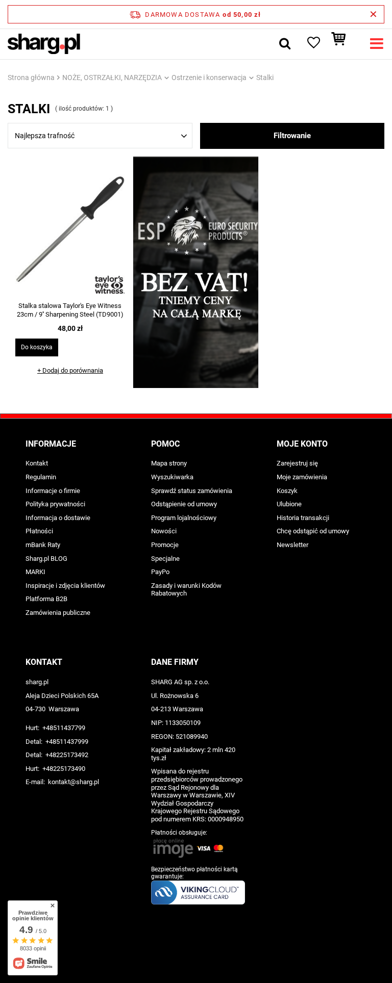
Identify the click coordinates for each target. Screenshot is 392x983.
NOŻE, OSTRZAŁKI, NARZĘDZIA (112, 77)
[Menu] (376, 44)
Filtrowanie (292, 135)
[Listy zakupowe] (313, 44)
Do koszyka (37, 347)
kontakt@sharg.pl (73, 782)
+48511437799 (63, 728)
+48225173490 (63, 768)
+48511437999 (66, 741)
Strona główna (31, 77)
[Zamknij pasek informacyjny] (373, 14)
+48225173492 (66, 755)
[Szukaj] (285, 44)
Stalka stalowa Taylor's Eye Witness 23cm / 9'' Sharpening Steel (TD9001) (70, 310)
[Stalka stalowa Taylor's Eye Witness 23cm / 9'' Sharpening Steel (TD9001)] (70, 230)
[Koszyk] (343, 44)
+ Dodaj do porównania (70, 370)
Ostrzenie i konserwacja (209, 77)
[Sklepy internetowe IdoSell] (196, 956)
